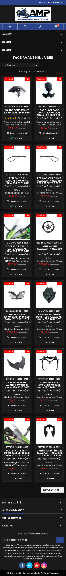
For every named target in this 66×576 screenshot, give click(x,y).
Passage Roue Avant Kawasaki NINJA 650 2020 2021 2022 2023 (17, 386)
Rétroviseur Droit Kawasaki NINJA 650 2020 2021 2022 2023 (49, 181)
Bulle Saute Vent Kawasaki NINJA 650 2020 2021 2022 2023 (17, 453)
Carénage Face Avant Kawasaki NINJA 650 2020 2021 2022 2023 (49, 114)
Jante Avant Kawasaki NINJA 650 (49, 247)
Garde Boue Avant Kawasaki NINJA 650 (17, 111)
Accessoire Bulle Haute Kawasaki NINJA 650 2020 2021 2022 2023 (17, 250)
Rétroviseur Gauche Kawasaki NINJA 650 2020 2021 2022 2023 (17, 182)
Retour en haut (52, 490)
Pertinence (21, 65)
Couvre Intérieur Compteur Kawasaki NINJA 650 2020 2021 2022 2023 (49, 318)
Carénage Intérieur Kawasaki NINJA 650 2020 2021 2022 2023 (49, 453)
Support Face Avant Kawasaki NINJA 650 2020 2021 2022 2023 (49, 386)
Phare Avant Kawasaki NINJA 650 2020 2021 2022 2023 (17, 317)
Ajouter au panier (17, 201)
